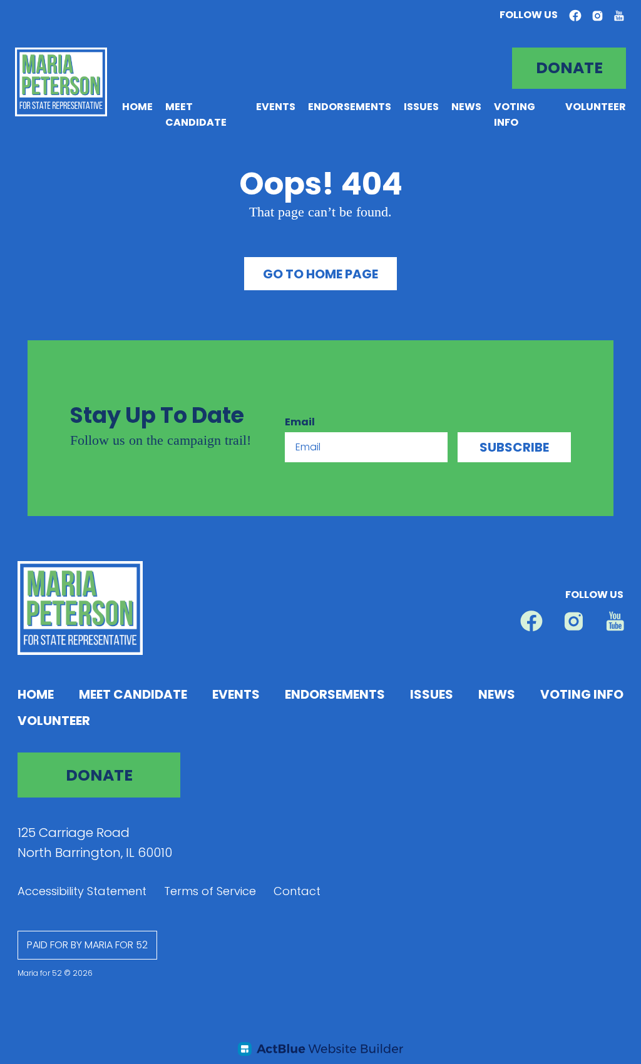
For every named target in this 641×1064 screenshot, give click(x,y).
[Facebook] (575, 16)
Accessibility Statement (82, 891)
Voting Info (581, 694)
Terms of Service (210, 891)
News (466, 106)
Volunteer (595, 106)
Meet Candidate (133, 694)
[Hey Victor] (320, 1049)
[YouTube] (618, 15)
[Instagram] (598, 16)
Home (137, 106)
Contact (297, 891)
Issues (421, 106)
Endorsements (349, 106)
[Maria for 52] (61, 82)
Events (275, 106)
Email (300, 422)
